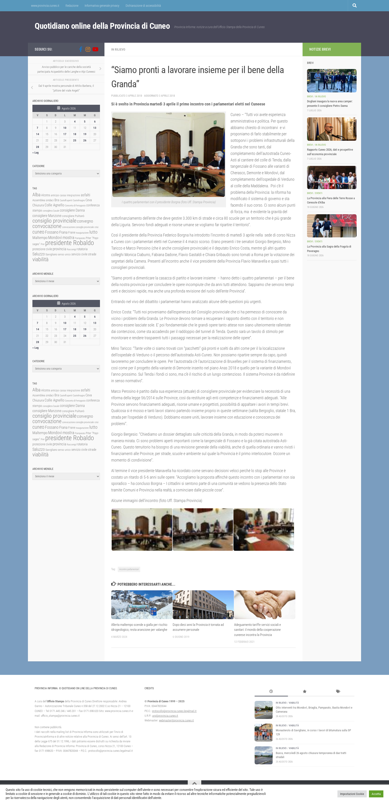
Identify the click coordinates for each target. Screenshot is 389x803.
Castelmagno (79, 200)
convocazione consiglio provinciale (78, 227)
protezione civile (42, 249)
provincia (59, 249)
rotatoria (82, 249)
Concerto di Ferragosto (75, 205)
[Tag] (337, 691)
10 (64, 127)
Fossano (52, 232)
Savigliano (51, 254)
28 (37, 147)
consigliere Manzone (46, 216)
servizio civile (79, 254)
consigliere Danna (72, 210)
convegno (85, 221)
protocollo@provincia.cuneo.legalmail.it (174, 711)
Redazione (72, 5)
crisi (96, 227)
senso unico (64, 254)
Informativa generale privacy (102, 5)
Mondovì (55, 237)
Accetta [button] (376, 794)
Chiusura (38, 205)
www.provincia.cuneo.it (45, 5)
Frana (63, 232)
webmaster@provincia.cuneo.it (176, 720)
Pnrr (43, 244)
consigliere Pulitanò (73, 216)
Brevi (310, 96)
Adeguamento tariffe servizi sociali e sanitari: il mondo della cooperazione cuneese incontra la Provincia (257, 630)
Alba (36, 194)
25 (74, 140)
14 (37, 134)
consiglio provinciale (54, 220)
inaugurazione (82, 232)
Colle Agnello (54, 205)
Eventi (318, 193)
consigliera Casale (51, 210)
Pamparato (80, 238)
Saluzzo (38, 254)
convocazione (46, 226)
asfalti (85, 195)
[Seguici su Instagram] (87, 49)
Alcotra (45, 195)
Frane (71, 232)
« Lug (35, 152)
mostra (68, 237)
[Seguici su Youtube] (95, 49)
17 (64, 134)
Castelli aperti (66, 200)
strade (92, 254)
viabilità (40, 259)
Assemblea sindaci (43, 200)
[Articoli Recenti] (271, 691)
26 (84, 140)
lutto (93, 232)
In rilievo (118, 49)
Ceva (89, 200)
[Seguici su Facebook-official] (80, 49)
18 (74, 134)
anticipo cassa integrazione (65, 195)
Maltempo (39, 237)
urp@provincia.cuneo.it (165, 715)
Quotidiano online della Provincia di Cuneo (102, 26)
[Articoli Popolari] (304, 691)
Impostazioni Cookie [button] (352, 794)
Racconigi (71, 249)
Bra (56, 200)
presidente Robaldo (69, 243)
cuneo (38, 232)
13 (94, 127)
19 (84, 134)
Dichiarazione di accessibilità (143, 5)
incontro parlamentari (129, 569)
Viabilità (294, 702)
